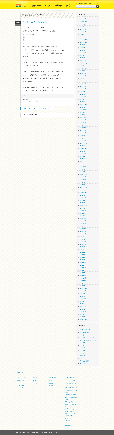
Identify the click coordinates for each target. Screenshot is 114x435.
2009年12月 (83, 314)
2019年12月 (83, 125)
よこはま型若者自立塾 (69, 409)
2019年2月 (83, 140)
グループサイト (69, 377)
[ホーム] (26, 6)
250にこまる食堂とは (23, 377)
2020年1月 (83, 122)
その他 (82, 335)
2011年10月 (83, 257)
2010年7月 (83, 296)
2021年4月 (83, 91)
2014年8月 (83, 208)
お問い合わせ (78, 3)
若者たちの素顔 (84, 361)
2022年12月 (83, 63)
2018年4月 (83, 156)
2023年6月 (83, 50)
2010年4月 (83, 304)
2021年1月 (83, 99)
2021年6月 (83, 89)
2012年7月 (83, 236)
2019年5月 (83, 135)
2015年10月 (83, 192)
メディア (82, 348)
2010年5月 (83, 301)
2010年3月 (83, 306)
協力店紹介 (51, 385)
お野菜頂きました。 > (48, 108)
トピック (82, 345)
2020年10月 (83, 104)
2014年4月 (83, 218)
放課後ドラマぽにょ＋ (69, 411)
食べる (35, 377)
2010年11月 (83, 285)
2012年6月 (83, 239)
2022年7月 (83, 73)
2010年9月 (83, 291)
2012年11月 (83, 226)
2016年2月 (83, 184)
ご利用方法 (35, 380)
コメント (30, 95)
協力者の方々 (84, 353)
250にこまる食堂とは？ (28, 101)
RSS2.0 (51, 432)
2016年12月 (83, 174)
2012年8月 (83, 234)
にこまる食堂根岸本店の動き (88, 340)
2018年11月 (83, 146)
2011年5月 (83, 270)
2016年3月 (83, 182)
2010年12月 (83, 283)
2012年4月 (83, 244)
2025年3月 (83, 19)
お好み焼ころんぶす (69, 415)
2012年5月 (83, 241)
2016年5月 (83, 177)
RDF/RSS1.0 (44, 432)
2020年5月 (83, 115)
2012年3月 (83, 247)
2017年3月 (83, 169)
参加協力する (53, 377)
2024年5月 (83, 29)
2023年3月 (83, 55)
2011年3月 (83, 275)
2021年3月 (83, 94)
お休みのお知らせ (85, 332)
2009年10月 (83, 319)
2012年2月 (83, 249)
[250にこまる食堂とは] (36, 6)
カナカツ (67, 406)
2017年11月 (83, 161)
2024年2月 (83, 34)
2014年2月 (83, 221)
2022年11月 (83, 65)
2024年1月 (83, 37)
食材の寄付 (36, 101)
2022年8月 (83, 71)
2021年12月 (83, 81)
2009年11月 (83, 317)
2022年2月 (83, 78)
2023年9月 (83, 45)
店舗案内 (35, 381)
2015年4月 (83, 200)
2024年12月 (83, 21)
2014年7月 (83, 210)
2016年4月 (83, 179)
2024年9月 (83, 24)
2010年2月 (83, 309)
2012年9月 (83, 231)
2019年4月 (83, 138)
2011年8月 (83, 262)
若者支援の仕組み (20, 380)
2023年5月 (83, 52)
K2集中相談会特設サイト (70, 425)
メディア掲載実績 (20, 387)
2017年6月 (83, 164)
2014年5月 (83, 216)
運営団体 (19, 381)
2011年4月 (83, 273)
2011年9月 (83, 260)
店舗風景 (82, 355)
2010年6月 (83, 298)
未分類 (82, 358)
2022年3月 (83, 76)
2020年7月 (83, 112)
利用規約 (90, 3)
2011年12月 (83, 252)
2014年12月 (83, 205)
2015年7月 (83, 197)
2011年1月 (83, 280)
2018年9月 (83, 151)
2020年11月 (83, 102)
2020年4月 (83, 117)
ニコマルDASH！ (21, 385)
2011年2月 (83, 278)
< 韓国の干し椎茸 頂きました (30, 108)
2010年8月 (83, 293)
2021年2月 (83, 96)
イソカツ (67, 408)
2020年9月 (83, 107)
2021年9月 (83, 83)
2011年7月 (83, 265)
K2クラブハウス (68, 423)
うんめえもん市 (68, 418)
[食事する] (48, 6)
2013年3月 (83, 223)
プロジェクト (19, 383)
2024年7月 (83, 27)
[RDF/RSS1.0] (98, 3)
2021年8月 (83, 86)
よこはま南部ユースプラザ (70, 404)
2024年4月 (83, 32)
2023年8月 (83, 47)
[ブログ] (68, 6)
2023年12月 (83, 39)
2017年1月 (83, 172)
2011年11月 (83, 254)
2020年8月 (83, 109)
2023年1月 (83, 60)
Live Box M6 (67, 420)
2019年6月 (83, 133)
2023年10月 (83, 42)
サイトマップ (85, 3)
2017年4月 (83, 166)
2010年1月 (83, 311)
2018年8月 (83, 153)
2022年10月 (83, 68)
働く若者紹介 (19, 388)
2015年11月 (83, 190)
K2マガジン (67, 422)
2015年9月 (83, 195)
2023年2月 (83, 58)
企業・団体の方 (52, 381)
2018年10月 (83, 148)
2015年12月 (83, 187)
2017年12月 (83, 159)
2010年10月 (83, 288)
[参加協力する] (58, 6)
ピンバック (57, 432)
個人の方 (51, 380)
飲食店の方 (51, 383)
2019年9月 (83, 130)
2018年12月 (83, 143)
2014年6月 (83, 213)
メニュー (82, 350)
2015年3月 (83, 203)
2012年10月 (83, 229)
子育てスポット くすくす (70, 413)
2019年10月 (83, 128)
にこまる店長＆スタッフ (87, 337)
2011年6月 (83, 267)
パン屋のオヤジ (68, 416)
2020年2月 (83, 120)
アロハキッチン (84, 342)
